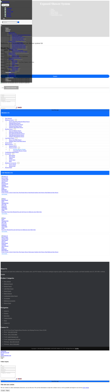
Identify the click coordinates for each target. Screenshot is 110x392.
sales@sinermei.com (13, 337)
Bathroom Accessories (10, 163)
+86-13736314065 (12, 334)
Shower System (13, 147)
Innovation (6, 315)
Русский (8, 16)
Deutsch (8, 13)
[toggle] (16, 120)
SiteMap (77, 348)
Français (8, 10)
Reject (7, 390)
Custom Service (8, 318)
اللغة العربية (9, 11)
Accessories (8, 153)
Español (8, 14)
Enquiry (55, 76)
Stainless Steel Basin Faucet (18, 40)
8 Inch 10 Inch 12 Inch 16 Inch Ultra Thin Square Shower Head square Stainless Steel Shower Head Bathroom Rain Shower (30, 252)
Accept (3, 390)
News (5, 320)
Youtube (3, 274)
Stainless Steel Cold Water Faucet (19, 51)
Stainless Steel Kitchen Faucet (19, 47)
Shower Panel (8, 167)
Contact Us (8, 80)
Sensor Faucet (8, 142)
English (6, 5)
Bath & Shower (9, 144)
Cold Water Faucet (9, 138)
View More (4, 194)
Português (9, 8)
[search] (4, 18)
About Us (6, 311)
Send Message (55, 110)
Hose (10, 161)
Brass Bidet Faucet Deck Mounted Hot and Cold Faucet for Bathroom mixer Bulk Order (22, 212)
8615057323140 (5, 352)
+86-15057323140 (12, 332)
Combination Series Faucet (12, 152)
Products (6, 313)
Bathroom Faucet (9, 120)
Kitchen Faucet (9, 129)
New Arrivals (8, 118)
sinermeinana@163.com (14, 339)
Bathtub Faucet (13, 146)
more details (86, 387)
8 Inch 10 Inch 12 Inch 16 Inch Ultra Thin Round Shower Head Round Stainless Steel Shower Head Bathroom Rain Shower (30, 192)
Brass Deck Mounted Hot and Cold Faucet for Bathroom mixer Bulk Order (19, 229)
